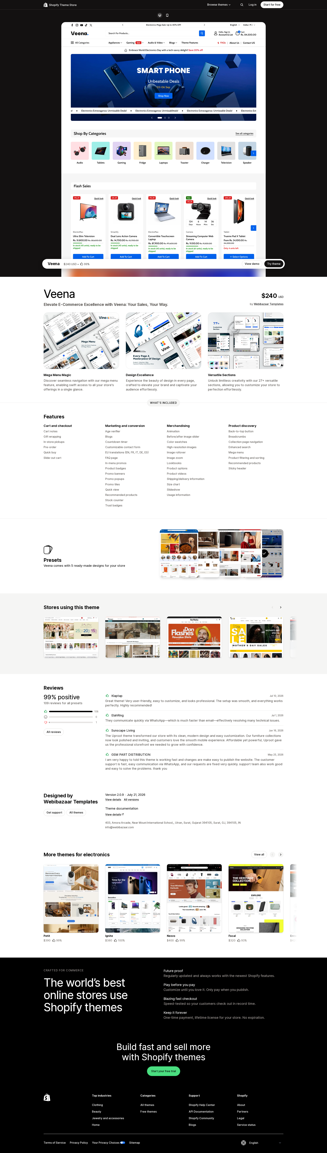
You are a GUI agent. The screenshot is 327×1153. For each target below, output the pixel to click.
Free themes (148, 1111)
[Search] (242, 4)
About (241, 1105)
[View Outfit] (243, 553)
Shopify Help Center (202, 1105)
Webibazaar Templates (268, 304)
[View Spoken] (221, 553)
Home (96, 1124)
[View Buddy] (179, 553)
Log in (252, 4)
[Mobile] (167, 15)
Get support (54, 812)
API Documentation (201, 1111)
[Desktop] (159, 15)
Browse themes (217, 4)
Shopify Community (201, 1118)
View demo (252, 263)
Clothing (97, 1105)
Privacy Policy (79, 1142)
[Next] (280, 607)
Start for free (272, 4)
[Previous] (272, 607)
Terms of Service (55, 1142)
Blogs (192, 1124)
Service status (246, 1124)
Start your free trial (163, 1071)
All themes (76, 812)
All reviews (53, 732)
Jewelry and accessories (108, 1118)
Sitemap (134, 1142)
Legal (240, 1118)
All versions (131, 799)
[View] (71, 638)
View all (259, 854)
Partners (242, 1111)
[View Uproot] (200, 553)
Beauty (96, 1111)
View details (113, 799)
